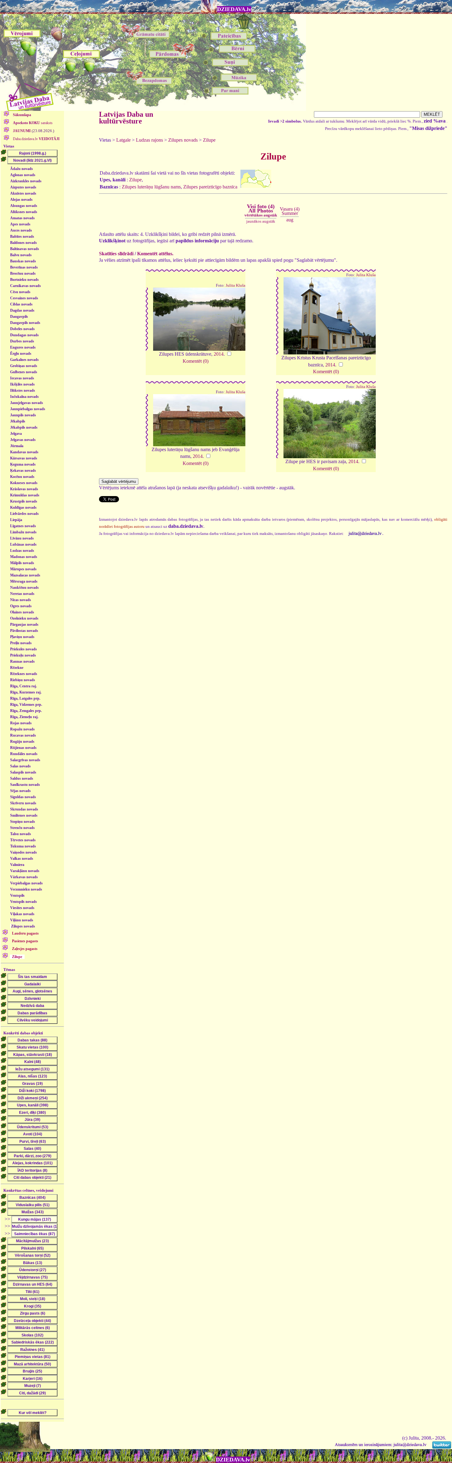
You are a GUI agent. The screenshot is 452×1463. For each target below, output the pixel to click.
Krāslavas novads (24, 489)
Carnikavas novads (25, 286)
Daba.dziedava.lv (36, 139)
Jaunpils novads (23, 415)
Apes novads (20, 224)
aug (289, 219)
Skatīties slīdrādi (116, 253)
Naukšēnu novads (24, 587)
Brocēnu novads (23, 273)
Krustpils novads (23, 501)
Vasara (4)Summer (289, 211)
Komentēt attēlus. (155, 253)
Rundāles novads (24, 754)
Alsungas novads (23, 206)
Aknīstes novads (23, 193)
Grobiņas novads (23, 366)
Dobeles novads (22, 329)
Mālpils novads (22, 563)
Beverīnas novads (24, 267)
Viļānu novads (21, 920)
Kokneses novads (24, 483)
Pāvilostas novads (24, 630)
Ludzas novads (22, 550)
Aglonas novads (22, 175)
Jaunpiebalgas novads (27, 409)
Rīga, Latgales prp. (25, 698)
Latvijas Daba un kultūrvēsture (126, 117)
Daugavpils (19, 316)
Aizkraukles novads (26, 181)
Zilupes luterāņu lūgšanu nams (151, 186)
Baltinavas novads (24, 249)
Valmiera (17, 865)
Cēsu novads (20, 292)
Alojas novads (21, 199)
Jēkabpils (17, 421)
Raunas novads (22, 661)
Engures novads (23, 347)
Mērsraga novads (24, 581)
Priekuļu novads (23, 655)
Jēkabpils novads (24, 427)
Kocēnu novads (22, 477)
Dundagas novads (24, 335)
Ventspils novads (23, 901)
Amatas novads (22, 218)
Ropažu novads (22, 729)
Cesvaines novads (24, 298)
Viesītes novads (22, 908)
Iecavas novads (22, 378)
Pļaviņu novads (22, 637)
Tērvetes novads (23, 840)
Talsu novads (20, 834)
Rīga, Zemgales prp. (26, 711)
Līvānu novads (22, 538)
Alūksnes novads (23, 212)
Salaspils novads (23, 772)
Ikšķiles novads (22, 384)
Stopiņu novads (22, 821)
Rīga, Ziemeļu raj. (24, 717)
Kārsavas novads (23, 458)
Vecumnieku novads (26, 889)
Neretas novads (22, 594)
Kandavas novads (24, 452)
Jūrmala (16, 446)
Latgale (123, 140)
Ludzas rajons (149, 140)
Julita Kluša (235, 285)
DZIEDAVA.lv (234, 9)
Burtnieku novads (24, 279)
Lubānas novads (23, 544)
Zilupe (209, 140)
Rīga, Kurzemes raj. (26, 692)
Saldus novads (21, 778)
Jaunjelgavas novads (26, 403)
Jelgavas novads (23, 440)
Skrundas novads (24, 809)
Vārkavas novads (24, 877)
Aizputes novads (23, 187)
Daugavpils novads (25, 323)
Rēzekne (16, 667)
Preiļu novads (21, 643)
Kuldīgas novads (23, 507)
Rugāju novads (22, 741)
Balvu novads (21, 255)
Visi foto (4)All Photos (260, 210)
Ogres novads (21, 606)
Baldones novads (23, 242)
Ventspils (17, 895)
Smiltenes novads (24, 815)
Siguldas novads (23, 797)
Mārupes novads (23, 569)
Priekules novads (23, 649)
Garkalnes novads (24, 360)
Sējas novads (20, 791)
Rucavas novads (23, 735)
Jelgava (16, 433)
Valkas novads (21, 858)
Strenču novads (22, 828)
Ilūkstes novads (22, 390)
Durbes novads (22, 341)
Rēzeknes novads (23, 674)
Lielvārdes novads (24, 513)
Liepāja (16, 520)
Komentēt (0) (195, 361)
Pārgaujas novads (24, 624)
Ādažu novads (21, 169)
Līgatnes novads (23, 526)
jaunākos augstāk (260, 221)
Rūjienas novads (23, 748)
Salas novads (20, 766)
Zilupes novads (23, 926)
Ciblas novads (21, 304)
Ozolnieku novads (24, 618)
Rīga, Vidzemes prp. (26, 704)
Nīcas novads (20, 600)
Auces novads (21, 230)
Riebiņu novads (22, 680)
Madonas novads (23, 557)
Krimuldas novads (24, 495)
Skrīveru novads (23, 803)
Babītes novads (22, 236)
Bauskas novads (23, 261)
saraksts (33, 123)
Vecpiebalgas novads (26, 883)
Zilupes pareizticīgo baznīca (210, 186)
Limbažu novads (23, 532)
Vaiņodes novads (23, 852)
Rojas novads (21, 723)
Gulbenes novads (23, 372)
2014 (219, 354)
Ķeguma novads (23, 464)
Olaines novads (22, 612)
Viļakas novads (22, 914)
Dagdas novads (22, 310)
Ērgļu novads (20, 353)
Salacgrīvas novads (25, 760)
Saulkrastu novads (25, 784)
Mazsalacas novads (25, 575)
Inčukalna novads (24, 396)
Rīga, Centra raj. (23, 686)
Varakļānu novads (24, 871)
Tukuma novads (23, 846)
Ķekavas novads (23, 470)
